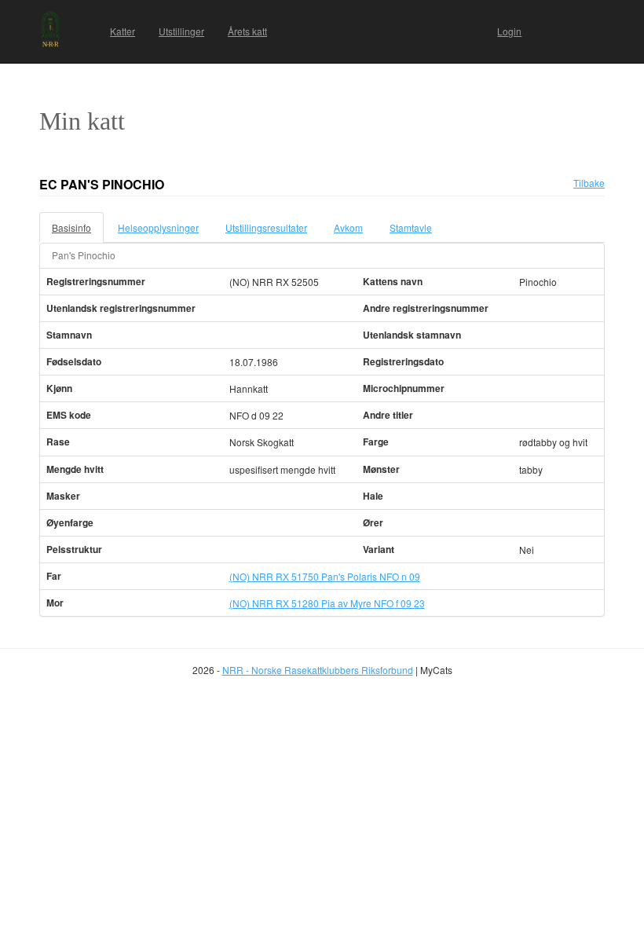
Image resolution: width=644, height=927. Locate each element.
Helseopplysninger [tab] (158, 227)
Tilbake (589, 182)
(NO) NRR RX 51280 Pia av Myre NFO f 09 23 (327, 603)
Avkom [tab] (348, 227)
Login (509, 31)
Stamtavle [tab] (411, 227)
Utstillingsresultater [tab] (266, 227)
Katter (122, 31)
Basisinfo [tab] (71, 227)
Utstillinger (181, 31)
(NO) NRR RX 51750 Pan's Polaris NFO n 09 (324, 576)
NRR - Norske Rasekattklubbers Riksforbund (317, 669)
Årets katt (247, 31)
